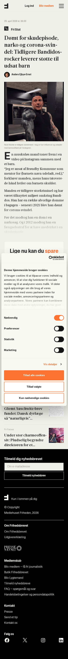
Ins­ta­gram (43, 640)
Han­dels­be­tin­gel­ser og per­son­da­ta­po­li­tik (29, 594)
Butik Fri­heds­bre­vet (16, 572)
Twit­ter (25, 640)
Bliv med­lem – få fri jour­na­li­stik (23, 566)
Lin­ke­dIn (61, 640)
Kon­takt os (10, 623)
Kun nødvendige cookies (34, 397)
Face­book (7, 640)
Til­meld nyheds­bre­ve (17, 583)
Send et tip (11, 617)
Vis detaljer (50, 364)
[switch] (59, 328)
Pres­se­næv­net (34, 548)
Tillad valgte (34, 386)
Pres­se (8, 611)
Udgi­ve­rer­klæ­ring (15, 537)
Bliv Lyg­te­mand (13, 578)
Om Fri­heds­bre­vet (15, 531)
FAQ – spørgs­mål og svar (20, 589)
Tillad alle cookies (34, 375)
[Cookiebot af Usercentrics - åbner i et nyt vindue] (49, 258)
